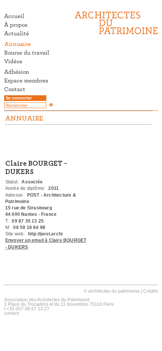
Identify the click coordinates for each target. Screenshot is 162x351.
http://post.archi (45, 234)
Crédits (150, 291)
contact (11, 313)
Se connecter (19, 98)
